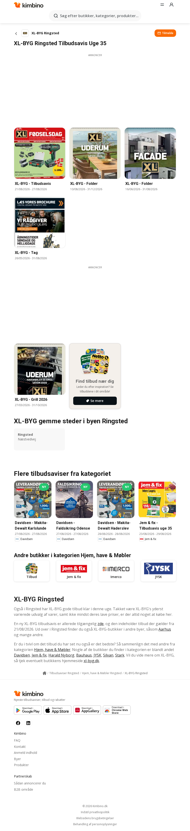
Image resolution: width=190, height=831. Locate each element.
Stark (119, 655)
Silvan (108, 655)
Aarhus (164, 629)
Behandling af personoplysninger (95, 824)
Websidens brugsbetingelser (95, 818)
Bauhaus (84, 655)
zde (101, 623)
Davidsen (22, 655)
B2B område (23, 789)
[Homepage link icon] (44, 673)
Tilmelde (167, 33)
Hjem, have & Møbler (52, 649)
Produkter (21, 765)
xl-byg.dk (91, 660)
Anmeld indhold (25, 752)
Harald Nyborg (61, 655)
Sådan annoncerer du (30, 783)
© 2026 (95, 806)
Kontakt (20, 746)
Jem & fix (39, 655)
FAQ (17, 740)
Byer (17, 759)
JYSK (97, 655)
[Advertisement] (95, 89)
